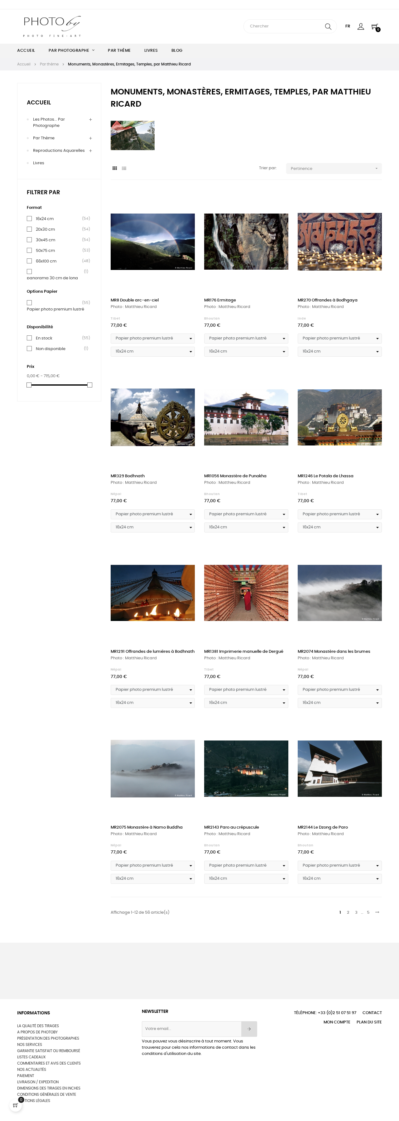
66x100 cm (46, 261)
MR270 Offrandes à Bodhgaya (328, 300)
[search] (328, 26)
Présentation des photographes (48, 1038)
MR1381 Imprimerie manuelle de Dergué (243, 652)
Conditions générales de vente (46, 1094)
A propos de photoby (37, 1032)
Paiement (25, 1076)
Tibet (115, 318)
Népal (116, 494)
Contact (372, 1013)
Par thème (44, 138)
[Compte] (361, 26)
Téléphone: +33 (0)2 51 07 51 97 (325, 1013)
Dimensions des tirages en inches (48, 1088)
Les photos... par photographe (49, 123)
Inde (302, 318)
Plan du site (369, 1022)
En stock (44, 338)
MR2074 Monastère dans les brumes (334, 652)
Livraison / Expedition (38, 1082)
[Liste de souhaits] (183, 201)
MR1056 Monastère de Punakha (235, 476)
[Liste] (124, 169)
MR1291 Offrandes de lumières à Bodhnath (153, 652)
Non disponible (50, 349)
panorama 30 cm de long (52, 277)
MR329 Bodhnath (128, 476)
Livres (38, 163)
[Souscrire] (249, 1029)
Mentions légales (33, 1101)
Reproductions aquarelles (59, 151)
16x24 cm (45, 219)
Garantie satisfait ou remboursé (48, 1051)
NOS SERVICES (29, 1044)
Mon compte (337, 1022)
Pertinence (335, 168)
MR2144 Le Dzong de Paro (323, 827)
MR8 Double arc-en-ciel (135, 300)
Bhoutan (212, 318)
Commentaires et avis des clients (49, 1063)
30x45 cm (45, 240)
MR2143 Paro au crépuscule (231, 827)
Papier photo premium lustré (55, 308)
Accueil (39, 103)
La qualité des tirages (38, 1026)
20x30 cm (45, 229)
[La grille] (114, 169)
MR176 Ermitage (220, 300)
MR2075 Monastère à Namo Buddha (147, 827)
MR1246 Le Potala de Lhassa (325, 476)
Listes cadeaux (31, 1057)
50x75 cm (45, 250)
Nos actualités (31, 1069)
